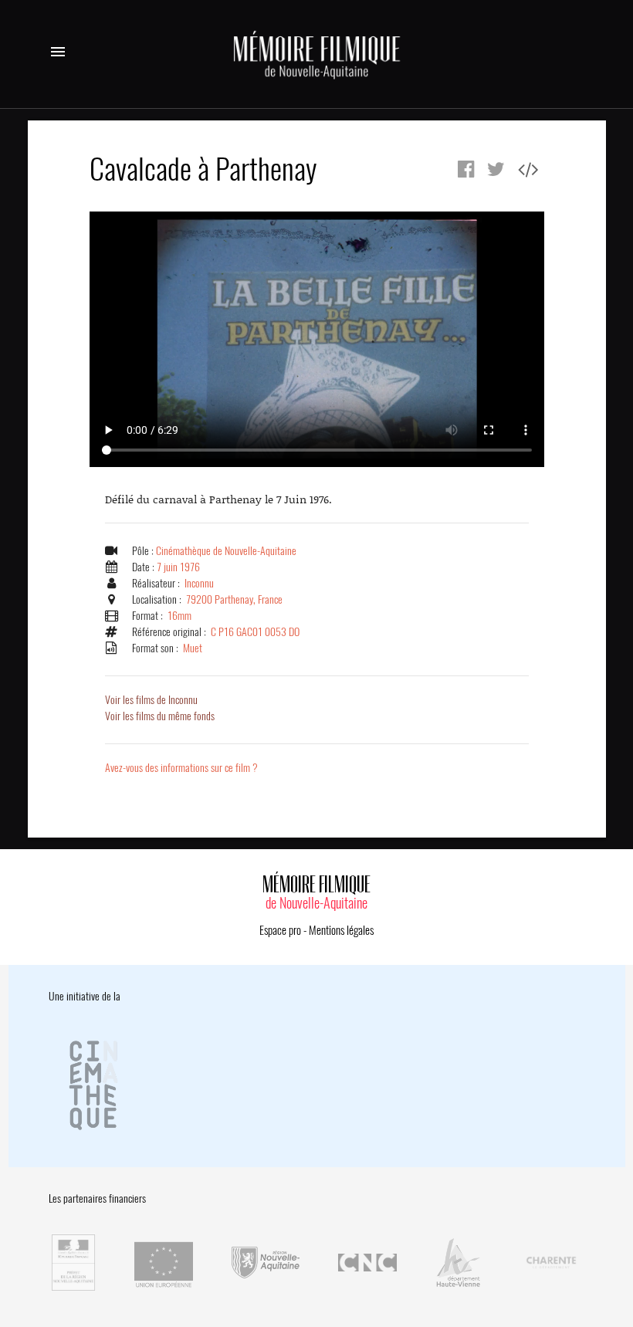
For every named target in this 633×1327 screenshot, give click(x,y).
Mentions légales (341, 930)
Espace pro (280, 930)
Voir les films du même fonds (160, 716)
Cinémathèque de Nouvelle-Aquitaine (226, 550)
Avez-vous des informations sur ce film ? (181, 767)
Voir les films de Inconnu (151, 699)
